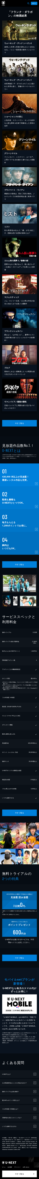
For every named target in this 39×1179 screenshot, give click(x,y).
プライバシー (17, 1167)
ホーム (3, 1167)
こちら (33, 688)
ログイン (34, 3)
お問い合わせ (26, 1167)
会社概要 (10, 1167)
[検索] (28, 3)
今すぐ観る (19, 423)
